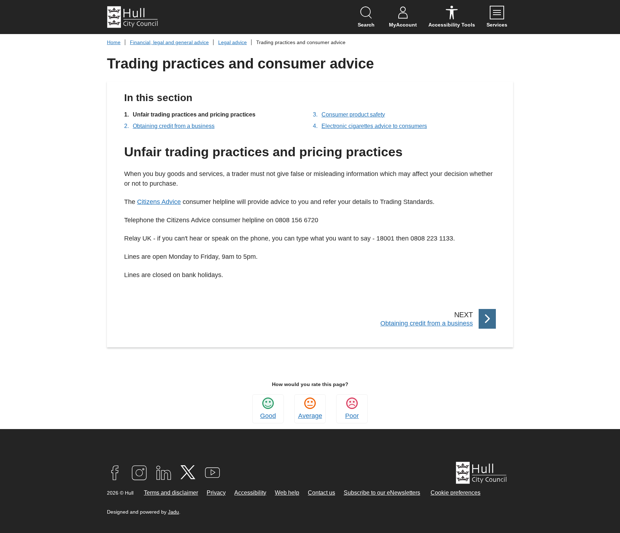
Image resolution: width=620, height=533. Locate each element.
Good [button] (268, 415)
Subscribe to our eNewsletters (382, 493)
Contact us (321, 493)
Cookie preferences (455, 493)
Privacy (216, 493)
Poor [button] (352, 415)
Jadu (173, 512)
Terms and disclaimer (171, 493)
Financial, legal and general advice (169, 42)
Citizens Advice (159, 201)
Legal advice (232, 42)
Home (114, 42)
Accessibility (250, 493)
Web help (287, 493)
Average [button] (310, 415)
